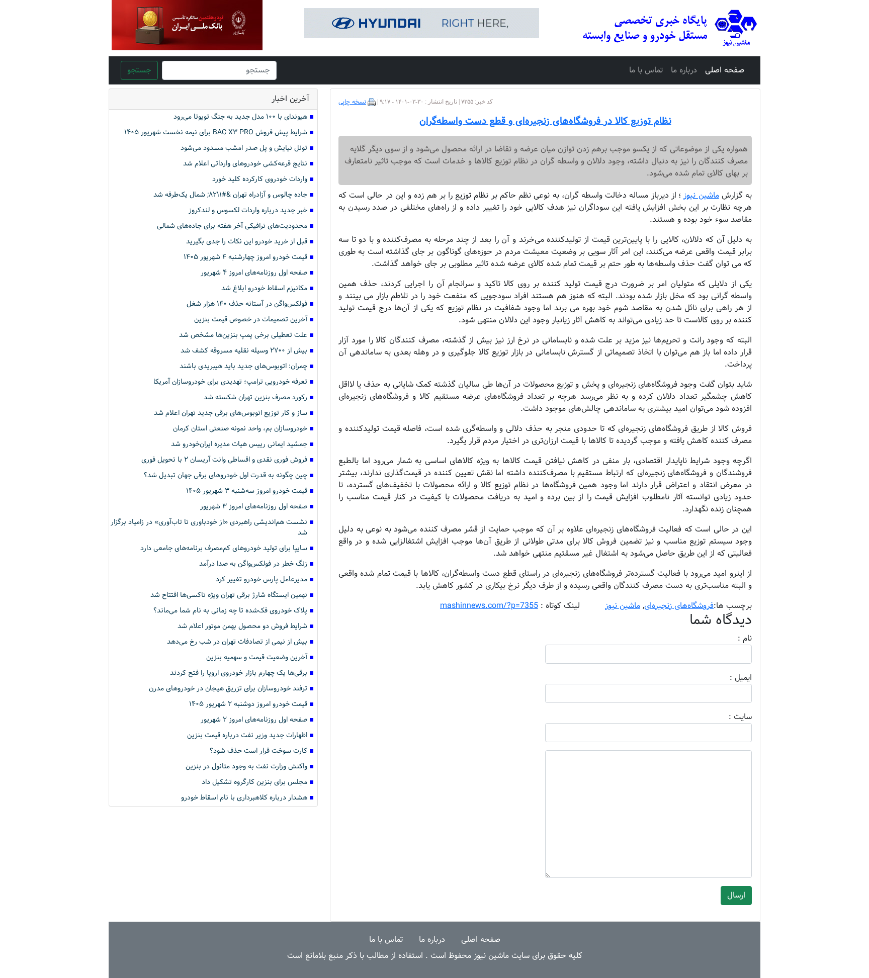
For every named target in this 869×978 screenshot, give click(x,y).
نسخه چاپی (352, 102)
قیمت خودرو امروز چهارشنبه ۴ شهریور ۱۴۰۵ (245, 257)
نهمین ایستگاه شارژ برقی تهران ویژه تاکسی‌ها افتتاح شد (228, 595)
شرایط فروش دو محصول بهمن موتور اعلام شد (242, 626)
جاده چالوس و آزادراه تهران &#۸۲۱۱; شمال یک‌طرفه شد (230, 195)
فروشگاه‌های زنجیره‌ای (679, 605)
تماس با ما (646, 70)
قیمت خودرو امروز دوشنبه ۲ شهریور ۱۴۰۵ (248, 704)
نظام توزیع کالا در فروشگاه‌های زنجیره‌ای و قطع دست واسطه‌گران (545, 121)
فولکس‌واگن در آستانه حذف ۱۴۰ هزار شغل (247, 304)
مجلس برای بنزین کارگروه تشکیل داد (254, 782)
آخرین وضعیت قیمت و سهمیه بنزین (256, 657)
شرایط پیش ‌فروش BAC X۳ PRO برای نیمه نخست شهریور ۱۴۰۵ (215, 132)
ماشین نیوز (622, 605)
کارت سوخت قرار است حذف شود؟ (258, 751)
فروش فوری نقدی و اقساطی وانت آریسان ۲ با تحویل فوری (224, 460)
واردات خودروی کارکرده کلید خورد (259, 179)
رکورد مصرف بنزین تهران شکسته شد (255, 397)
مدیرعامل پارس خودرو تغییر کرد (261, 579)
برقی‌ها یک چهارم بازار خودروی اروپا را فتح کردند (238, 673)
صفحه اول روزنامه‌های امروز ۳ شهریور (253, 506)
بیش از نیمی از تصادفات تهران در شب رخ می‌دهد (237, 642)
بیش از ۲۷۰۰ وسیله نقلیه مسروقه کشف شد (244, 351)
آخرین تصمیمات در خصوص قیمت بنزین (250, 319)
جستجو (139, 70)
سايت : (729, 717)
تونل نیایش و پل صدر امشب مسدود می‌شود (244, 148)
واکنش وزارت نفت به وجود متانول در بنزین (246, 766)
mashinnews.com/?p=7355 (489, 605)
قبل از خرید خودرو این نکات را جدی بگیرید (246, 241)
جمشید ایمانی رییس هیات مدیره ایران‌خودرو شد (239, 444)
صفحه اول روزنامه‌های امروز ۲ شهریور (254, 720)
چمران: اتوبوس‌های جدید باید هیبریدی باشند (243, 366)
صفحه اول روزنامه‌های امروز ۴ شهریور (254, 273)
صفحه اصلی (724, 70)
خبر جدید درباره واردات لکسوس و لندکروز (248, 210)
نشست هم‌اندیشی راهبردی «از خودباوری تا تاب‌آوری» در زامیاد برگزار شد (209, 527)
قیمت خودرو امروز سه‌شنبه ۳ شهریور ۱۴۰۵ (246, 491)
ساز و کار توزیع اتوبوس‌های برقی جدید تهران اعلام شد (230, 413)
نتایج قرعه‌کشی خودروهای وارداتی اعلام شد (245, 163)
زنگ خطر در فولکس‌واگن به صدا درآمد (253, 564)
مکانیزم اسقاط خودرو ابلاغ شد (264, 288)
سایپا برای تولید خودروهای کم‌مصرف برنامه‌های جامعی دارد (223, 548)
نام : (730, 639)
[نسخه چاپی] (372, 102)
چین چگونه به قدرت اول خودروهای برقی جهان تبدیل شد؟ (225, 475)
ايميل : (729, 678)
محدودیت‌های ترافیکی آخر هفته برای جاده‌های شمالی (232, 226)
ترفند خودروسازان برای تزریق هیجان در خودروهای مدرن (228, 688)
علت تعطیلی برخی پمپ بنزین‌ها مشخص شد (243, 335)
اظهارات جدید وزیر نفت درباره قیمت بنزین (247, 735)
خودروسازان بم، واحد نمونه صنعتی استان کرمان (240, 428)
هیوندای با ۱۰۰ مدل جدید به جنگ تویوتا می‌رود (240, 117)
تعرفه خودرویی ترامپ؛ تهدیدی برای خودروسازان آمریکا (230, 382)
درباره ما (684, 70)
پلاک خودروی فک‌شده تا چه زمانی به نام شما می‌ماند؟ (230, 610)
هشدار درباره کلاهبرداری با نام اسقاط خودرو (244, 798)
